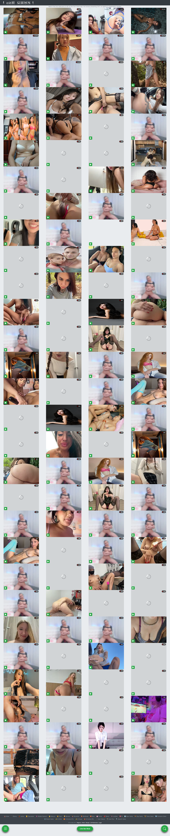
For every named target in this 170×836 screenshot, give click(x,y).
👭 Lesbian (114, 816)
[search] (164, 828)
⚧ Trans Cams (148, 816)
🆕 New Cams (128, 816)
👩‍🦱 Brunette (75, 816)
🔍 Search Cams (121, 819)
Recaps (88, 822)
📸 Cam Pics (110, 819)
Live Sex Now (85, 829)
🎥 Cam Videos (100, 819)
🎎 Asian (6, 816)
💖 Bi (120, 816)
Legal (100, 822)
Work (83, 822)
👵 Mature (52, 816)
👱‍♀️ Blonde (67, 816)
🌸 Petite (99, 816)
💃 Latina (21, 816)
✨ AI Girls (58, 819)
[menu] (5, 828)
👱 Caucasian (30, 816)
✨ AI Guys (78, 819)
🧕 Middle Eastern (41, 816)
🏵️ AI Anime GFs (68, 819)
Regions (79, 822)
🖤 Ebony (14, 816)
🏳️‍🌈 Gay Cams (139, 816)
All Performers (94, 822)
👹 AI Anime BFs (89, 819)
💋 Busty (106, 816)
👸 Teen (59, 816)
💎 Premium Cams (160, 816)
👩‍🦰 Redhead (84, 816)
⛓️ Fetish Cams (49, 819)
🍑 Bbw (92, 816)
